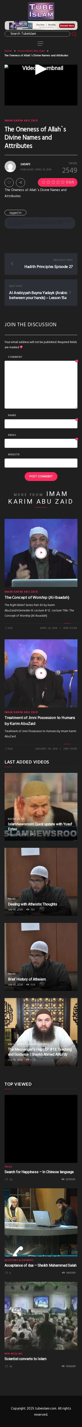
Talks (11, 899)
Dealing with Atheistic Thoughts (32, 904)
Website (14, 454)
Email (43, 435)
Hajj (11, 1044)
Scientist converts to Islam (25, 1359)
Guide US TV (16, 819)
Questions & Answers (19, 1260)
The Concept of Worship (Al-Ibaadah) (37, 597)
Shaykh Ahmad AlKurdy (33, 1044)
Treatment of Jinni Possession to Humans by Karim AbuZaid (40, 721)
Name (43, 415)
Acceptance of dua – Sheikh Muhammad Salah (40, 1265)
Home (8, 51)
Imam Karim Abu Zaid (31, 51)
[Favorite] (9, 182)
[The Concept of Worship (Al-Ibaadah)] (41, 553)
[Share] (20, 182)
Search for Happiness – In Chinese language (39, 1172)
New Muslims (14, 1354)
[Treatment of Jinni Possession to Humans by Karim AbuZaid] (41, 673)
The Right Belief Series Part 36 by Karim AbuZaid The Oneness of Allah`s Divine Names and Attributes (40, 223)
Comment (43, 357)
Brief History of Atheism (27, 979)
